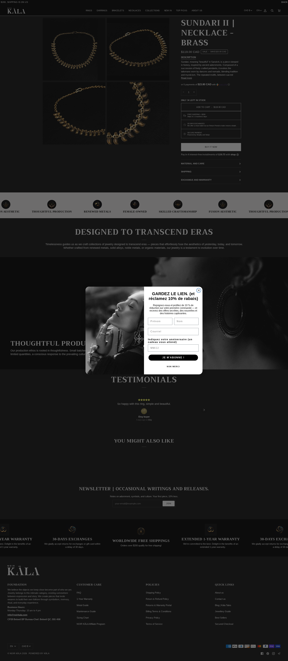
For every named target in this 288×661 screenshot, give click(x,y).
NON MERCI (173, 367)
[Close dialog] (198, 290)
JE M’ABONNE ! (173, 357)
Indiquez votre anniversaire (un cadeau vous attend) (170, 340)
